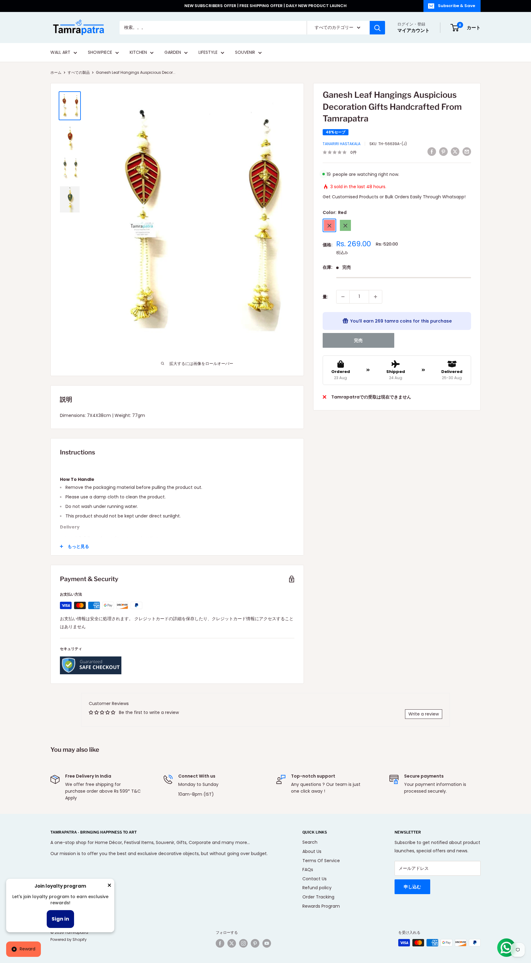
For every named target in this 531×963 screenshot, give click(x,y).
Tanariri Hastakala (341, 143)
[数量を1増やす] (375, 296)
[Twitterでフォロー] (231, 943)
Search (309, 842)
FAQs (307, 869)
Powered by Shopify (68, 939)
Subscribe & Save (456, 6)
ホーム (55, 72)
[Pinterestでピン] (443, 151)
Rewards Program (321, 906)
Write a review (423, 714)
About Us (311, 851)
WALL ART (60, 53)
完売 (358, 340)
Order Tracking (318, 897)
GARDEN (172, 53)
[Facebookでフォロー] (220, 943)
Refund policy (317, 888)
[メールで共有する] (466, 151)
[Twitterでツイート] (455, 151)
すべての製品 (79, 72)
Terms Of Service (321, 861)
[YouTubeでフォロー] (266, 943)
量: (325, 297)
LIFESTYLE (208, 53)
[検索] (377, 27)
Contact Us (314, 879)
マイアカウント (413, 30)
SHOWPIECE (100, 53)
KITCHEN (138, 53)
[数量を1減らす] (342, 296)
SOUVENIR (245, 53)
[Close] (109, 886)
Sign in (60, 918)
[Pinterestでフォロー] (255, 943)
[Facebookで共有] (431, 151)
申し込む (412, 887)
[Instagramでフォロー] (243, 943)
